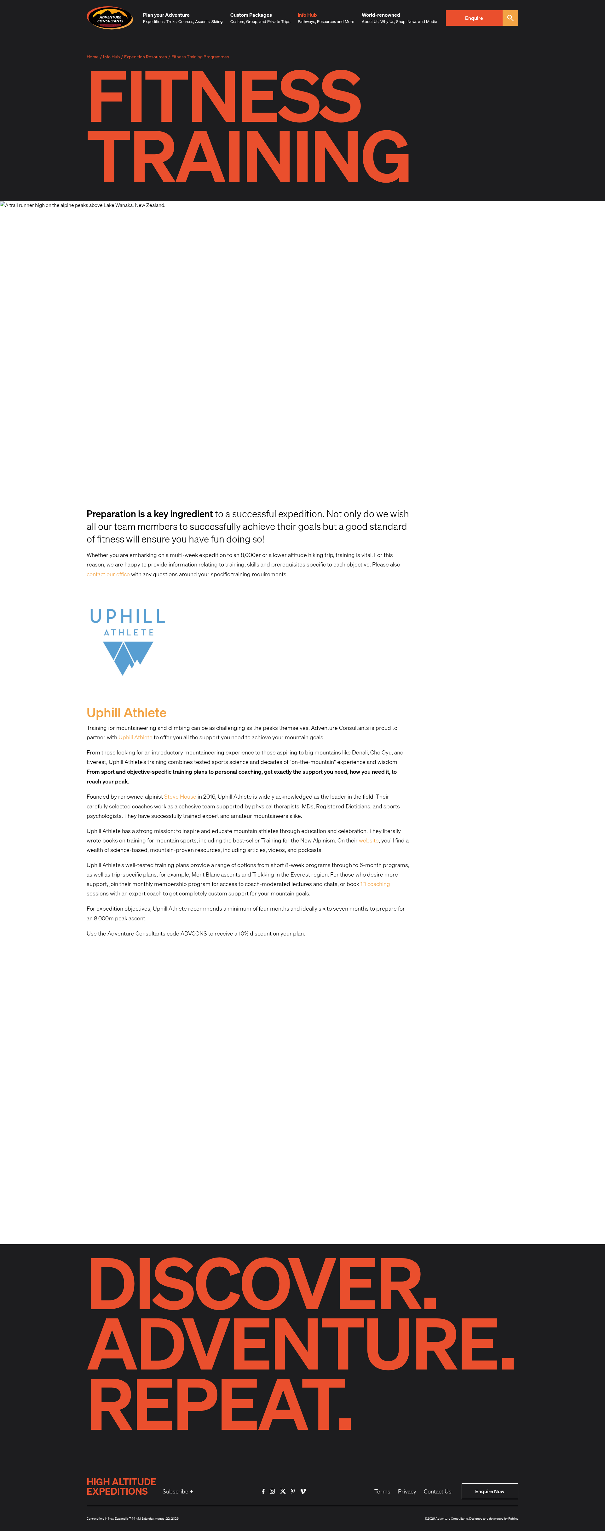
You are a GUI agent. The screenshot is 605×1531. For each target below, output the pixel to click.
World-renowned (381, 15)
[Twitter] (283, 1491)
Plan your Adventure (166, 15)
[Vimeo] (303, 1491)
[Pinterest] (293, 1491)
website (369, 840)
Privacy (407, 1491)
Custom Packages (251, 15)
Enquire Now (489, 1491)
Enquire (474, 18)
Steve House (180, 796)
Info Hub (307, 15)
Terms (382, 1491)
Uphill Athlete (135, 737)
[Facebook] (263, 1491)
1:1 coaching (375, 884)
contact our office (108, 574)
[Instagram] (272, 1491)
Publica (513, 1518)
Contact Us (438, 1491)
